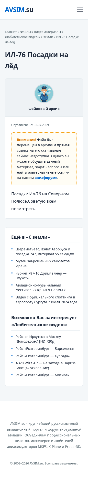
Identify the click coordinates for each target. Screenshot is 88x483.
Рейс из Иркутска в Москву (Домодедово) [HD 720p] (38, 339)
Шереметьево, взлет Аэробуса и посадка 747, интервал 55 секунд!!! (45, 251)
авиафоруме (46, 177)
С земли (47, 37)
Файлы (25, 32)
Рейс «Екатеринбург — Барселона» (45, 348)
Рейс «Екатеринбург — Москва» (42, 375)
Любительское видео (21, 37)
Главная (11, 32)
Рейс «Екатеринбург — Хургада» (43, 356)
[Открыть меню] (80, 10)
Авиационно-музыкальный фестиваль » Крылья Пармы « (41, 287)
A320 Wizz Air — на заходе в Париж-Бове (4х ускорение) (46, 365)
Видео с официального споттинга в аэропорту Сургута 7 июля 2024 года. (47, 299)
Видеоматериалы (47, 32)
